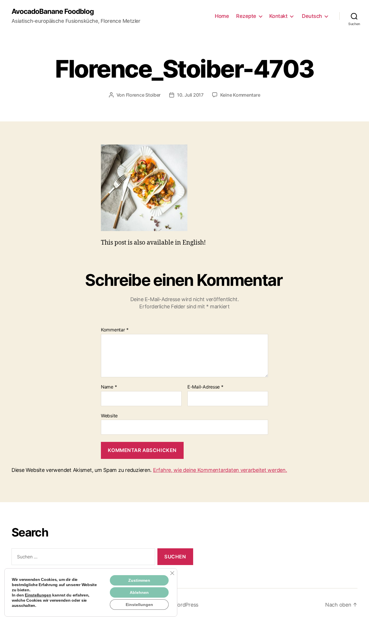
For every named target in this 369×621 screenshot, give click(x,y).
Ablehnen (139, 592)
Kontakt (278, 16)
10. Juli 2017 (190, 95)
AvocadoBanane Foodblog (53, 11)
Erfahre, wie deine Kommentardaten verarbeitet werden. (220, 470)
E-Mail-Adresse (205, 387)
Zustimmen (139, 580)
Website (109, 415)
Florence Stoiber (143, 95)
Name (109, 387)
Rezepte (246, 16)
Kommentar (115, 330)
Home (222, 16)
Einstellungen (38, 595)
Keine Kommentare (240, 95)
